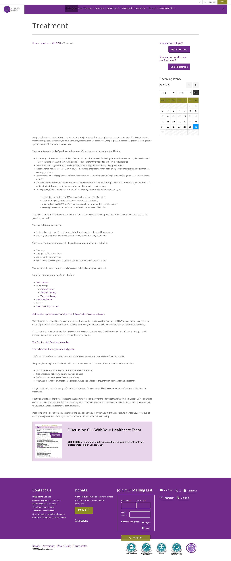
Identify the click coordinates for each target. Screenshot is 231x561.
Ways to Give (140, 8)
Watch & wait (42, 282)
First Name (125, 501)
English (147, 523)
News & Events (112, 8)
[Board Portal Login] (191, 557)
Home (35, 43)
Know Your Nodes (166, 8)
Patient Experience (85, 8)
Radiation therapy (44, 299)
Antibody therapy (48, 292)
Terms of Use (80, 545)
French (147, 528)
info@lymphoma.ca (56, 514)
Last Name (141, 501)
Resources (100, 8)
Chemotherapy (47, 289)
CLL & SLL (56, 43)
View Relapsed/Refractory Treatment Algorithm (53, 349)
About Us (152, 8)
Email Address (125, 514)
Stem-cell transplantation (47, 306)
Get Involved (127, 8)
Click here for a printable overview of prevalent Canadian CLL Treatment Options (68, 314)
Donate (83, 510)
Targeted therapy (48, 296)
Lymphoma (70, 8)
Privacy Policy (64, 545)
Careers (81, 520)
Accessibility (49, 545)
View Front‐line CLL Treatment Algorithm (50, 342)
